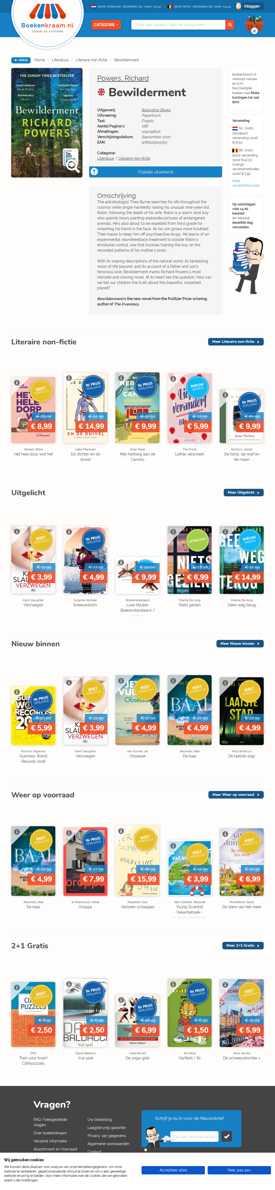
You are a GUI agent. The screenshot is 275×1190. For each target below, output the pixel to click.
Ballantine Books (156, 110)
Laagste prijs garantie (107, 1127)
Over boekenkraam (50, 1133)
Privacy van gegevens (107, 1136)
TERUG (22, 60)
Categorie (104, 25)
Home (39, 60)
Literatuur (60, 60)
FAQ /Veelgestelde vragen (50, 1122)
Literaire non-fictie (91, 60)
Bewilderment (126, 60)
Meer (233, 341)
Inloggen (252, 6)
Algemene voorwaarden (108, 1144)
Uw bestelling (100, 1119)
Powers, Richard (123, 78)
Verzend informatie (50, 1141)
